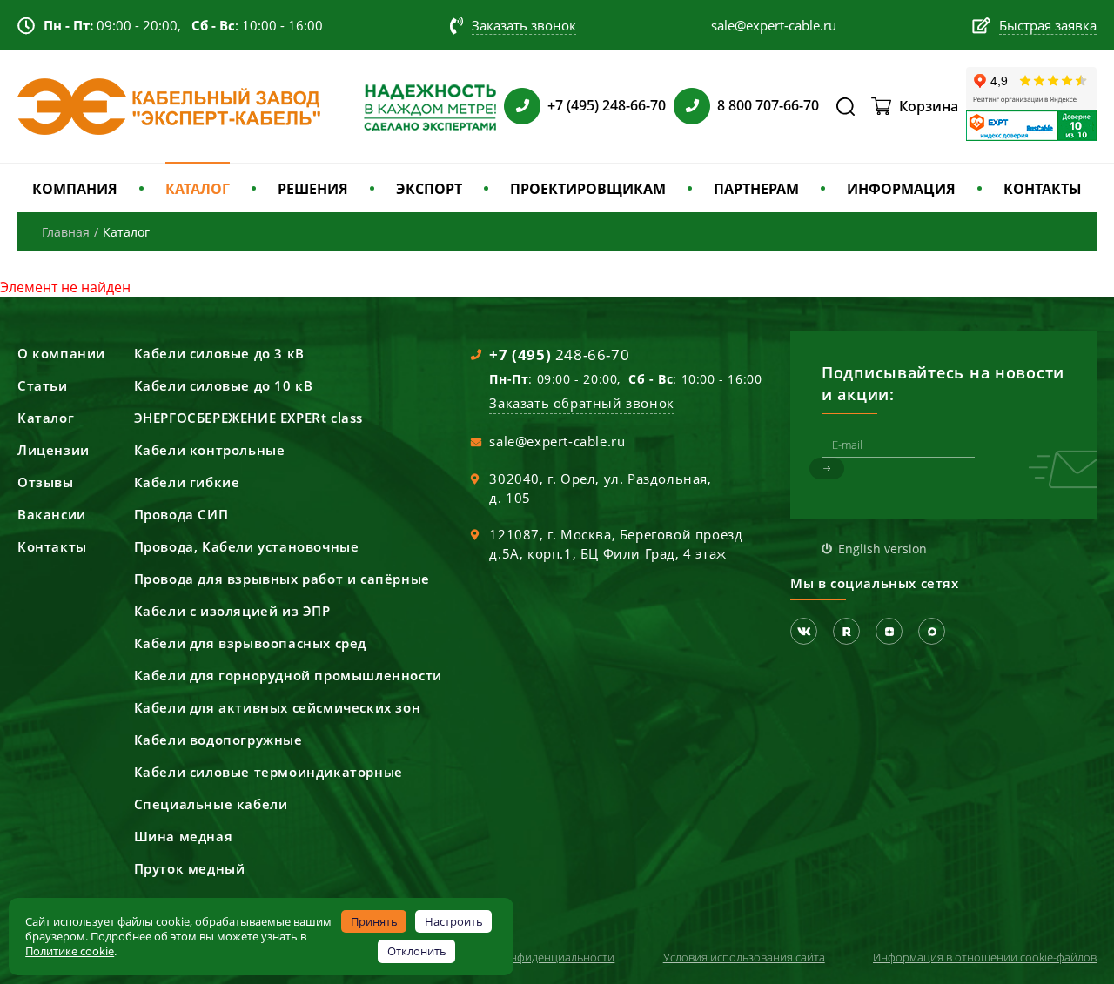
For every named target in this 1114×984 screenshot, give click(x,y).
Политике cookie (69, 951)
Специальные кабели (211, 804)
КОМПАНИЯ (74, 188)
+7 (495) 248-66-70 (606, 105)
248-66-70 (559, 355)
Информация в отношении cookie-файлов (985, 957)
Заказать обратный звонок (581, 403)
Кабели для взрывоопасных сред (250, 643)
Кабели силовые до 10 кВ (223, 385)
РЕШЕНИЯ (313, 188)
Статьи (42, 385)
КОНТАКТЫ (1042, 188)
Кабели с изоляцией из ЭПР (232, 610)
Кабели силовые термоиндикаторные (268, 771)
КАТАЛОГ (197, 188)
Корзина (928, 106)
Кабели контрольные (209, 450)
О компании (61, 353)
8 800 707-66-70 (768, 105)
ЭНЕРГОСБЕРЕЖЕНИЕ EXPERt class (248, 417)
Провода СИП (181, 514)
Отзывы (45, 482)
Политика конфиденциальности (529, 957)
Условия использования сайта (744, 957)
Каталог (45, 417)
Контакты (52, 546)
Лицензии (53, 450)
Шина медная (183, 836)
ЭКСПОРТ (429, 188)
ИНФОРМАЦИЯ (901, 188)
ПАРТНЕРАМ (756, 188)
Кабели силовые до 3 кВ (219, 353)
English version (882, 548)
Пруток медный (189, 868)
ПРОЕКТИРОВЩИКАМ (588, 188)
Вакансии (51, 514)
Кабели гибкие (187, 482)
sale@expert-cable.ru (557, 441)
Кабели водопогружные (218, 739)
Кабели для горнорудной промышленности (288, 675)
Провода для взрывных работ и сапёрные (282, 578)
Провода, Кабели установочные (246, 546)
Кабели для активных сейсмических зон (277, 707)
